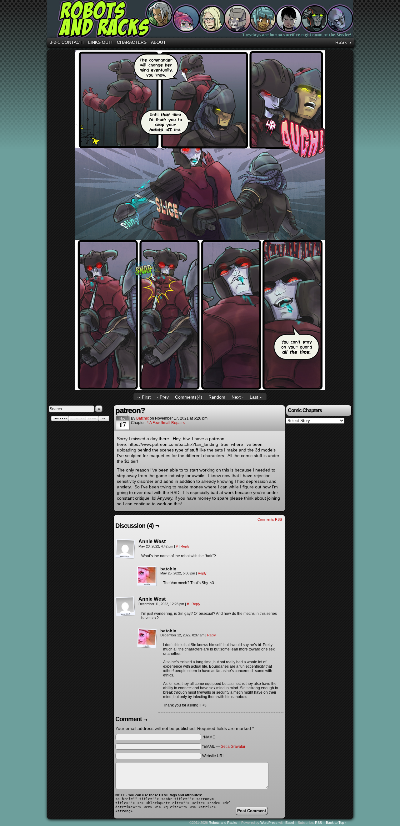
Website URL (213, 756)
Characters (132, 42)
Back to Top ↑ (336, 822)
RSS (339, 42)
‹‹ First (144, 397)
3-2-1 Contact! (67, 42)
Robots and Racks (201, 19)
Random (216, 397)
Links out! (100, 42)
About (158, 42)
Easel (289, 822)
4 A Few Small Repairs (166, 423)
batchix (142, 418)
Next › (237, 397)
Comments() (188, 397)
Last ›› (256, 397)
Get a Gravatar (233, 746)
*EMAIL (223, 746)
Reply (185, 546)
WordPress (269, 822)
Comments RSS (270, 519)
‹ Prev (163, 397)
